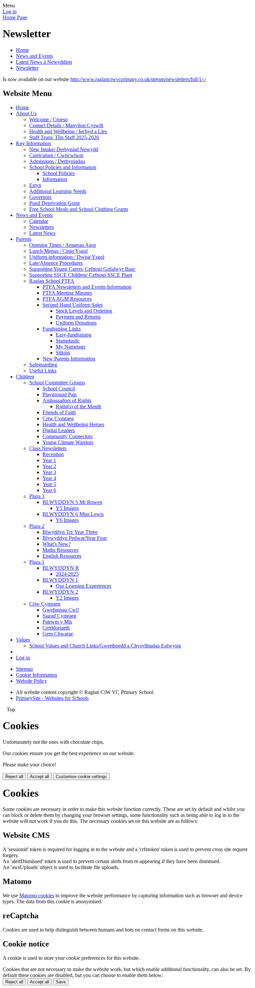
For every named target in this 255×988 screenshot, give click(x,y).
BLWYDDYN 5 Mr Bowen (72, 502)
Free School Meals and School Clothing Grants (78, 209)
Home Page (15, 17)
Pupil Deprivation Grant (54, 203)
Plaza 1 (36, 562)
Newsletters (41, 227)
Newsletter (27, 68)
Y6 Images (67, 520)
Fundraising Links (61, 329)
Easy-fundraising (73, 335)
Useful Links (42, 370)
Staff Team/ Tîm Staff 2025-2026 (64, 137)
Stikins (63, 352)
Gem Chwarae (57, 634)
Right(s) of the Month (78, 406)
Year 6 (49, 490)
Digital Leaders (58, 430)
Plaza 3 (36, 496)
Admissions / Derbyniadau (57, 161)
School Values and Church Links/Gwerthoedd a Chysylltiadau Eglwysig (105, 645)
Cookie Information (36, 675)
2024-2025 (67, 574)
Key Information (33, 143)
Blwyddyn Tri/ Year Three (70, 532)
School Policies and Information (62, 167)
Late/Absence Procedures (56, 263)
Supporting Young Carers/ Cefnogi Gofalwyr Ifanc (82, 269)
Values (23, 639)
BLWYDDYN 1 (60, 580)
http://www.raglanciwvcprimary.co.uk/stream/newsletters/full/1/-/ (138, 79)
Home (22, 50)
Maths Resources (60, 550)
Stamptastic (68, 341)
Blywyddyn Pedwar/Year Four (74, 538)
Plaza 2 (36, 526)
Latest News (42, 233)
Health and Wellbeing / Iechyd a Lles (68, 131)
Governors (40, 197)
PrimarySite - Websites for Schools (52, 698)
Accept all (39, 776)
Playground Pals (59, 394)
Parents (23, 239)
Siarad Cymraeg (59, 616)
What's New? (56, 544)
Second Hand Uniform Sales (72, 305)
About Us (26, 113)
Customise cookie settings (81, 776)
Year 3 (49, 472)
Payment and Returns (78, 317)
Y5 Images (67, 508)
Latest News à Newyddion (44, 62)
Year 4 (49, 478)
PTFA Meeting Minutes (67, 293)
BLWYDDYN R (60, 568)
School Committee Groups (57, 382)
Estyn (35, 185)
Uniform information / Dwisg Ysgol (66, 257)
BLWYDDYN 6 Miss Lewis (73, 514)
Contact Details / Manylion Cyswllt (66, 125)
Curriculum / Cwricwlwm (56, 155)
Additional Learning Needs (57, 191)
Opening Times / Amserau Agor (62, 245)
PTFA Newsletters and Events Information (86, 287)
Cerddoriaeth (56, 628)
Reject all (14, 776)
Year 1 (49, 460)
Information (54, 179)
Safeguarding (43, 364)
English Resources (61, 556)
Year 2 (49, 466)
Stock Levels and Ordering (84, 311)
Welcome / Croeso (48, 119)
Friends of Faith (59, 412)
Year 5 (49, 484)
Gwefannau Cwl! (60, 610)
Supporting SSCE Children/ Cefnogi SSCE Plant (80, 275)
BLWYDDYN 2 (60, 592)
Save (61, 981)
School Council (58, 388)
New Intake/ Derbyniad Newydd (63, 149)
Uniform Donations (76, 323)
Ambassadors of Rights (66, 400)
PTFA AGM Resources (67, 299)
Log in (10, 11)
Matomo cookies (36, 895)
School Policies (58, 173)
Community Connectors (67, 436)
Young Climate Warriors (67, 442)
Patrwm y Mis (57, 622)
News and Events (34, 56)
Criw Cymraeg (58, 418)
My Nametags (70, 346)
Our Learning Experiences (83, 586)
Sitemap (24, 669)
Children (25, 376)
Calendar (38, 221)
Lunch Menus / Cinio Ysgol (58, 251)
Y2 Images (67, 598)
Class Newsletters (47, 448)
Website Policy (31, 681)
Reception (53, 454)
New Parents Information (68, 358)
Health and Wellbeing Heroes (73, 424)
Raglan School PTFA (51, 281)
